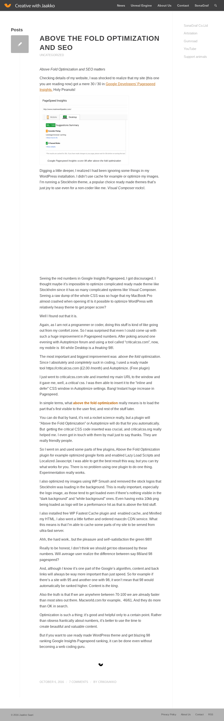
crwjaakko (107, 682)
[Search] (216, 5)
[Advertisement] (101, 236)
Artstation (190, 33)
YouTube (190, 49)
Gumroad (190, 41)
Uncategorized (52, 55)
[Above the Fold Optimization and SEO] (20, 44)
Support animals (195, 56)
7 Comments (78, 682)
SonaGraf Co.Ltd (196, 25)
